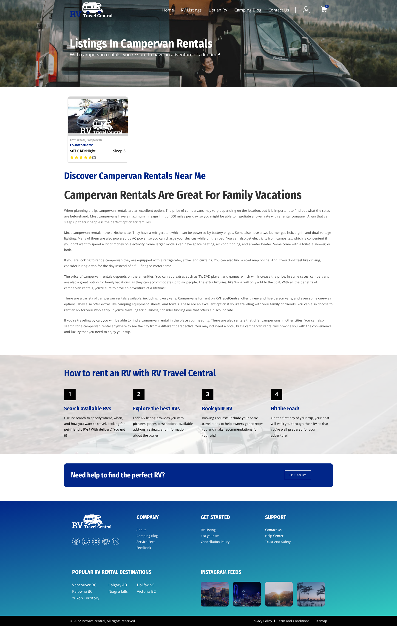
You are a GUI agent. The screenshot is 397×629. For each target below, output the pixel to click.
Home (168, 10)
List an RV (218, 10)
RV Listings (191, 10)
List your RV (210, 535)
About (141, 529)
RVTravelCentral (228, 298)
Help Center (274, 535)
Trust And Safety (278, 541)
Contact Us (278, 10)
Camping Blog (247, 10)
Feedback (143, 547)
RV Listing (208, 529)
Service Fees (145, 541)
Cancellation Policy (215, 541)
